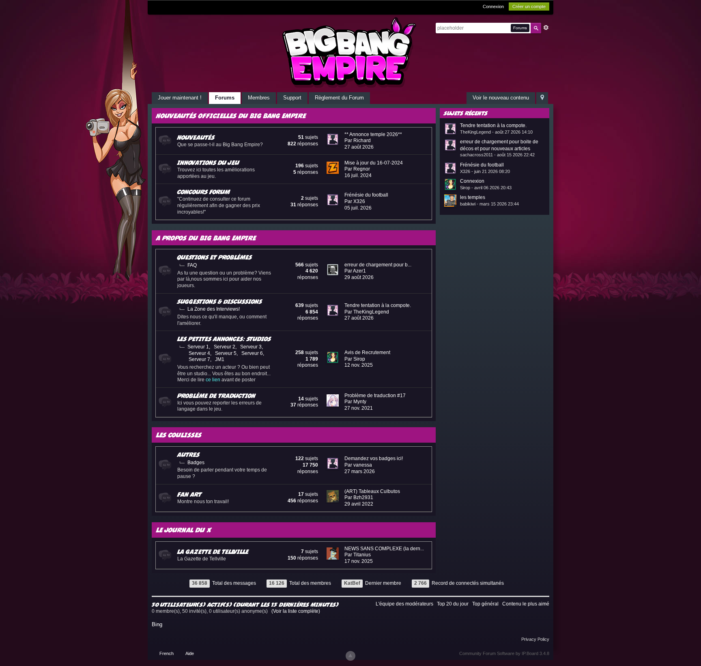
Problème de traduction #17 (375, 395)
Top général (485, 604)
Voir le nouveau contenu (501, 98)
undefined (532, 112)
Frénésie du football (366, 195)
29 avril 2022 (358, 504)
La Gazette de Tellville (213, 551)
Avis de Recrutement (367, 352)
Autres (188, 454)
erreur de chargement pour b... (377, 265)
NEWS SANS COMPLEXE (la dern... (384, 548)
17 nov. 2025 (358, 561)
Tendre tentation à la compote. (377, 305)
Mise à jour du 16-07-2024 (373, 163)
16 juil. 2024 (358, 175)
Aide (189, 653)
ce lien (213, 380)
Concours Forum (203, 191)
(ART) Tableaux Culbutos (372, 491)
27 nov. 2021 (358, 408)
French (166, 653)
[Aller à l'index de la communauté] (350, 52)
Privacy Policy (535, 639)
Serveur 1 (198, 347)
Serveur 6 (252, 353)
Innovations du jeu (208, 162)
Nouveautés (196, 137)
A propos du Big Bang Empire (206, 237)
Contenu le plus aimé (525, 604)
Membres (259, 98)
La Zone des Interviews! (213, 309)
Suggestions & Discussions (219, 301)
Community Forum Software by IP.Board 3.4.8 (504, 653)
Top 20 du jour (453, 604)
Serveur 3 (251, 347)
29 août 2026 (359, 277)
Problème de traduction (216, 395)
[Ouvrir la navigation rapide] (542, 98)
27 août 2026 (359, 147)
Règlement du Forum (339, 98)
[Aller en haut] (350, 656)
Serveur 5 (226, 353)
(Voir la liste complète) (295, 611)
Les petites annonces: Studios (224, 338)
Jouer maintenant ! (180, 98)
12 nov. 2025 (358, 365)
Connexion (493, 6)
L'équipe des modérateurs (404, 604)
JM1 (219, 359)
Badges (195, 462)
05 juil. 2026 (358, 208)
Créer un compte (529, 6)
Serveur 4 (199, 353)
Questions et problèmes (214, 257)
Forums (224, 98)
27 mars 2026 (359, 471)
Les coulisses (179, 434)
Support (292, 98)
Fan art (189, 494)
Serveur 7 (199, 359)
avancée (546, 27)
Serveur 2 (224, 347)
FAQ (192, 265)
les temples (472, 197)
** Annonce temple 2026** (373, 134)
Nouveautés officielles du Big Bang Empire (231, 115)
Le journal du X (184, 529)
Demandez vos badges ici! (373, 458)
